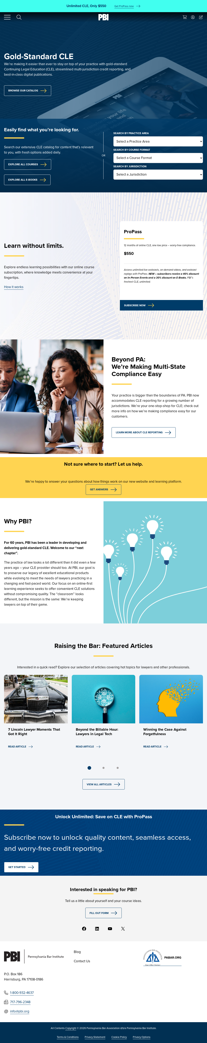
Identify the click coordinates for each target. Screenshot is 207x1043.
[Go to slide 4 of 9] (103, 768)
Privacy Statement (95, 1037)
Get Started (16, 867)
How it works (13, 286)
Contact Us (82, 961)
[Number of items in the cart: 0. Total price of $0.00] (185, 17)
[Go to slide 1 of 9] (89, 768)
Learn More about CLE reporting (139, 432)
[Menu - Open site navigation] (7, 17)
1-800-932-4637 (22, 992)
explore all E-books (22, 180)
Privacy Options (141, 1037)
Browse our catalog (23, 90)
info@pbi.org (19, 1011)
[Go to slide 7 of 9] (118, 768)
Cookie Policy (119, 1037)
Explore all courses (23, 164)
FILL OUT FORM (99, 913)
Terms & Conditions (68, 1037)
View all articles (99, 784)
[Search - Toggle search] (19, 17)
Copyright (70, 1028)
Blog (77, 951)
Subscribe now (135, 305)
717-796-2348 (20, 1002)
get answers (99, 489)
